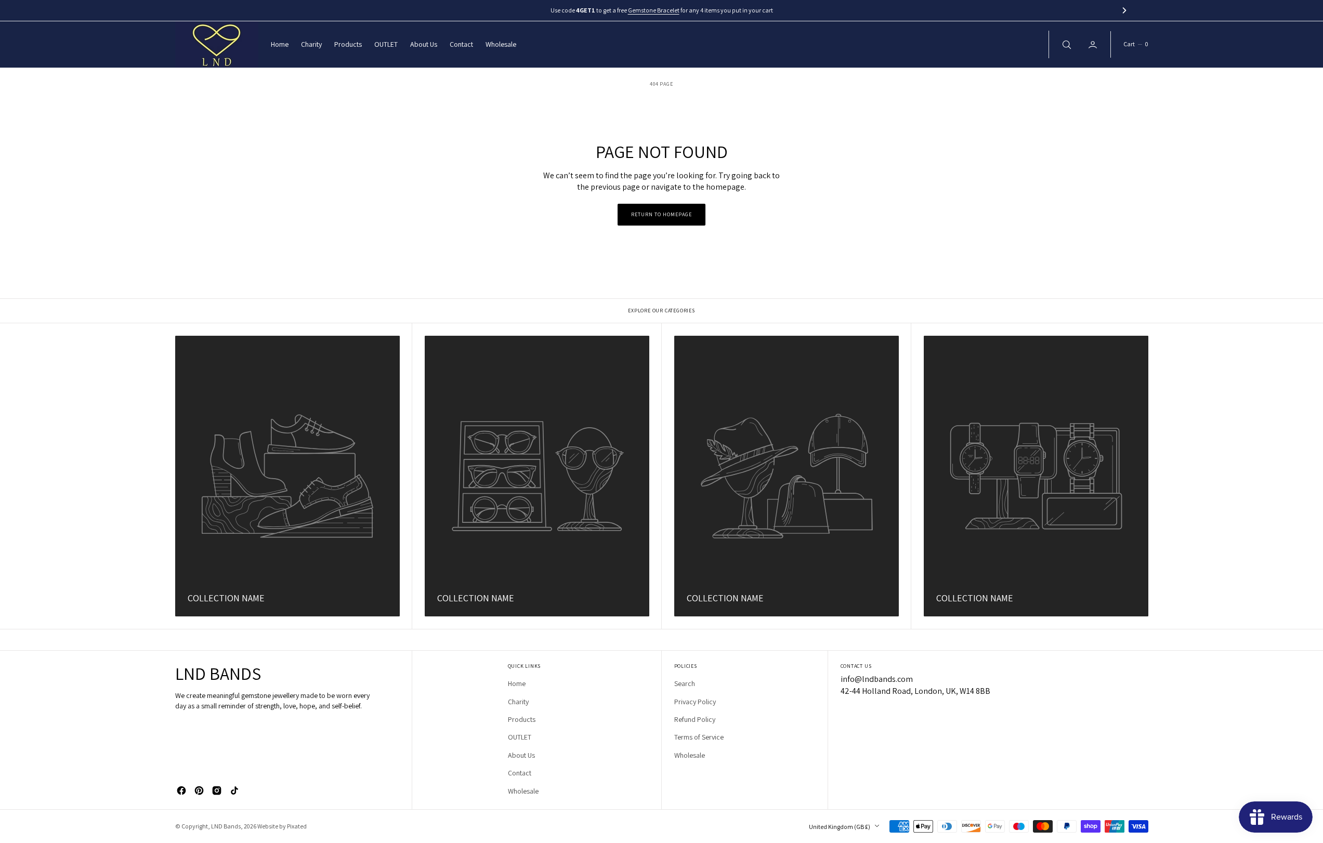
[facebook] (181, 790)
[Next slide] (1124, 10)
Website (267, 826)
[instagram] (217, 790)
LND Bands (226, 826)
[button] (1135, 44)
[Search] (1065, 44)
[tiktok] (234, 790)
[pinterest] (199, 790)
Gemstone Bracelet (653, 10)
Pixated (297, 826)
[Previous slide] (198, 10)
